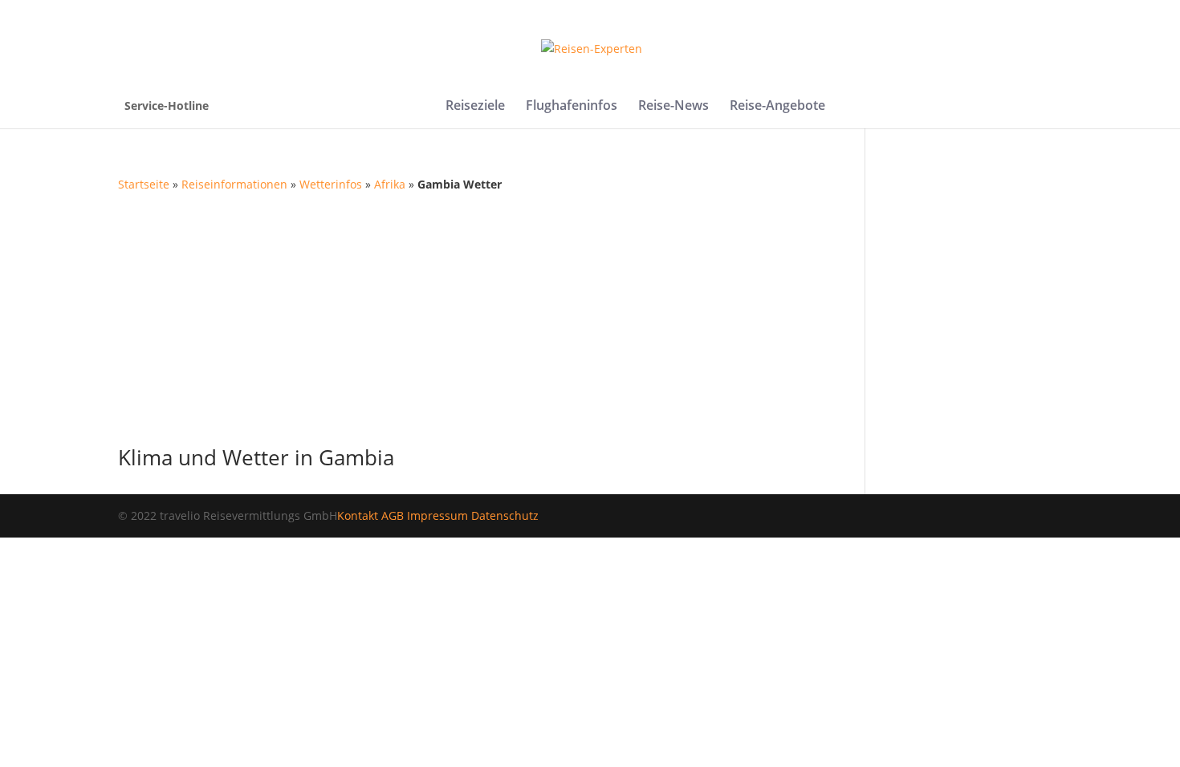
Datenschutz (505, 515)
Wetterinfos (330, 184)
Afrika (389, 184)
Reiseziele (475, 106)
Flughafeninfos (571, 106)
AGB (392, 515)
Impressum (437, 515)
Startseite (143, 184)
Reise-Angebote (777, 106)
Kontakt (357, 515)
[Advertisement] (590, 314)
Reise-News (673, 106)
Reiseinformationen (234, 184)
